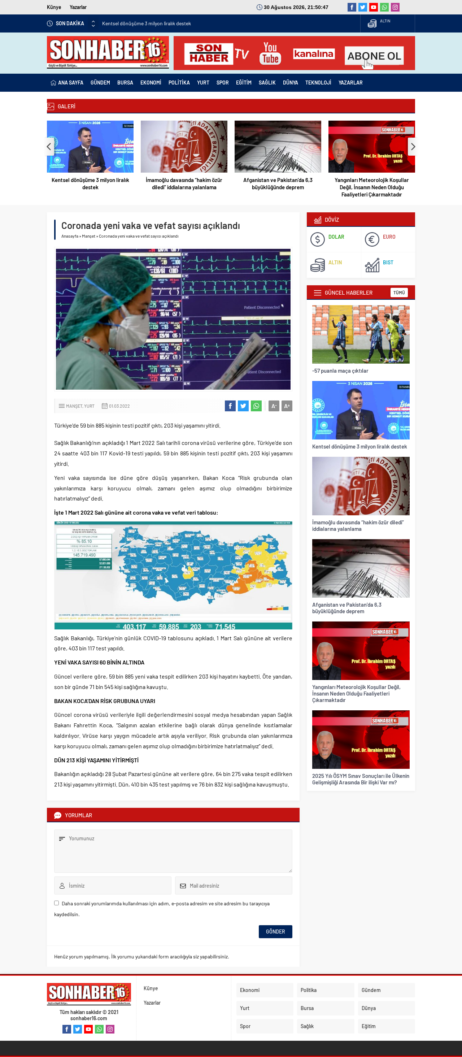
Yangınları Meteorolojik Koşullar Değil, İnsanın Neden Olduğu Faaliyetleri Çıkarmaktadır (372, 187)
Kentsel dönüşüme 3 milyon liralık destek (146, 23)
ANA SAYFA (70, 82)
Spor (245, 1026)
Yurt (89, 405)
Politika (309, 990)
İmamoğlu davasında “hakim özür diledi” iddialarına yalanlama (184, 183)
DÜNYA (290, 82)
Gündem (371, 990)
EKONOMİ (150, 82)
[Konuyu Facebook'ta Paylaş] (230, 405)
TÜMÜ (399, 292)
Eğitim (369, 1026)
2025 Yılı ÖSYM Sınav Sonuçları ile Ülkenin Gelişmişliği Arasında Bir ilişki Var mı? (360, 778)
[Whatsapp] (384, 7)
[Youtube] (373, 7)
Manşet (88, 235)
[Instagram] (395, 7)
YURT (203, 82)
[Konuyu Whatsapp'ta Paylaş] (256, 405)
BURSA (125, 82)
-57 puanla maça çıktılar (340, 370)
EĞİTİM (244, 82)
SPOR (223, 82)
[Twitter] (362, 7)
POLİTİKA (179, 82)
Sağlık (307, 1026)
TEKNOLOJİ (318, 82)
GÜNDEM (100, 82)
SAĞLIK (267, 82)
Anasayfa (69, 235)
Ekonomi (250, 990)
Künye (54, 7)
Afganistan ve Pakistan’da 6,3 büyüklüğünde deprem (278, 183)
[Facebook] (352, 7)
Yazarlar (78, 7)
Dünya (369, 1008)
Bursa (307, 1008)
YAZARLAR (351, 82)
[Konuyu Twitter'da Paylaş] (243, 405)
